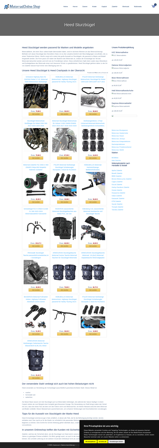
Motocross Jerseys (118, 139)
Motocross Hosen (118, 136)
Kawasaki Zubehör (118, 198)
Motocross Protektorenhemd (121, 147)
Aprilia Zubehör (117, 170)
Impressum (56, 445)
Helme (65, 6)
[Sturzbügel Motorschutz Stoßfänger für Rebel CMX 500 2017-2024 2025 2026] (36, 140)
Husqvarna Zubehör (118, 193)
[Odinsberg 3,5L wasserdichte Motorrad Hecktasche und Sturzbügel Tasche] (93, 228)
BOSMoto (115, 158)
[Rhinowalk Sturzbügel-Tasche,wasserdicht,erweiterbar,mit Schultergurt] (36, 272)
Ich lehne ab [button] (102, 441)
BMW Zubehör (117, 176)
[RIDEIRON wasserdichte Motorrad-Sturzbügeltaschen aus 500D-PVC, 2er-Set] (64, 228)
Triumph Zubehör (117, 207)
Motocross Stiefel (118, 150)
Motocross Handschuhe (120, 133)
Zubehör (114, 6)
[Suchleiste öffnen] (147, 6)
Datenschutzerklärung (67, 445)
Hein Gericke (116, 160)
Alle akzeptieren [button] (90, 441)
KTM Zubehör (116, 201)
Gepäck (104, 6)
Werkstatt (125, 6)
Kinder (94, 6)
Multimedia (138, 6)
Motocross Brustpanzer (120, 130)
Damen (84, 6)
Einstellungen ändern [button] (116, 441)
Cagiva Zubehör (117, 182)
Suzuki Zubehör (117, 204)
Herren (75, 6)
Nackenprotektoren (118, 144)
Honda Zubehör (117, 190)
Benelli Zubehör (117, 173)
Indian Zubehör (117, 196)
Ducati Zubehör (117, 184)
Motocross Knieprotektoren (121, 141)
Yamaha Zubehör (117, 210)
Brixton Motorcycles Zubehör (122, 179)
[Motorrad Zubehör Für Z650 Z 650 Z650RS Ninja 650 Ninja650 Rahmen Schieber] (36, 184)
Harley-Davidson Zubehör (120, 187)
